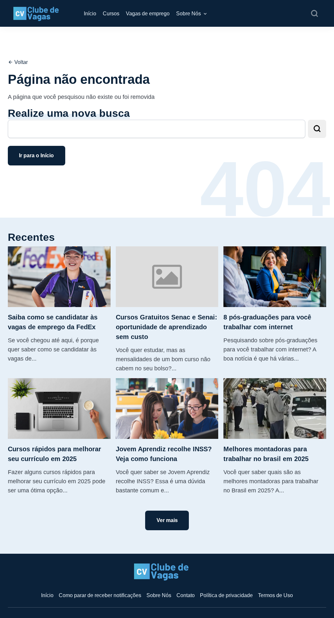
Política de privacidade (226, 595)
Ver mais (167, 520)
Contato (185, 595)
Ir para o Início (36, 155)
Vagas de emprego (148, 13)
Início (90, 13)
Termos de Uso (275, 595)
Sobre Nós (188, 13)
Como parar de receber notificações (100, 595)
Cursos (111, 13)
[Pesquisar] (314, 13)
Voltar (20, 62)
